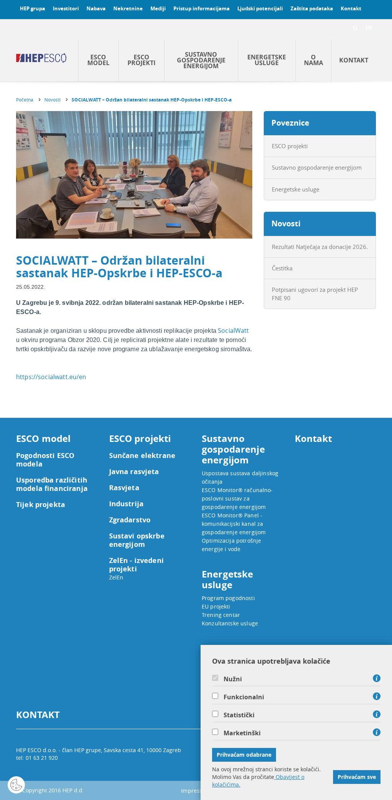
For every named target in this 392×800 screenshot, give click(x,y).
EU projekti (216, 606)
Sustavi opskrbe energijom (137, 540)
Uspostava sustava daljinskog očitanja (240, 477)
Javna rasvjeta (134, 472)
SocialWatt (233, 330)
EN (368, 27)
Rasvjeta (124, 488)
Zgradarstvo (130, 520)
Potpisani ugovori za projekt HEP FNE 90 (315, 293)
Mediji (158, 8)
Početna (24, 100)
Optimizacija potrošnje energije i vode (231, 545)
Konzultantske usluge (230, 623)
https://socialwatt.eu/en (51, 377)
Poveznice (290, 123)
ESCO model (98, 60)
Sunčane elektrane (142, 456)
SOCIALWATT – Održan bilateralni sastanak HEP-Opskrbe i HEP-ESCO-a (152, 100)
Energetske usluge (266, 60)
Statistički (239, 715)
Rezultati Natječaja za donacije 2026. (320, 246)
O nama (313, 60)
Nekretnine (128, 8)
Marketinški (242, 733)
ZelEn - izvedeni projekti (136, 564)
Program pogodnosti (228, 598)
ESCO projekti (141, 60)
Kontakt (351, 8)
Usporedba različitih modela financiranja (52, 484)
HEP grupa (32, 8)
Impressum (196, 790)
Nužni (233, 679)
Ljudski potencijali (260, 8)
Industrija (126, 504)
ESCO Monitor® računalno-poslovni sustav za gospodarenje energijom (237, 498)
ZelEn (116, 577)
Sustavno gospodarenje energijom (201, 60)
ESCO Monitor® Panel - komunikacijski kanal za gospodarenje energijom (234, 524)
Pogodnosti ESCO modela (45, 460)
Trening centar (221, 614)
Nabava (96, 8)
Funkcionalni (244, 697)
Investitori (66, 8)
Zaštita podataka (312, 8)
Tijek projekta (40, 505)
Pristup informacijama (201, 8)
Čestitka (282, 268)
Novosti (52, 100)
